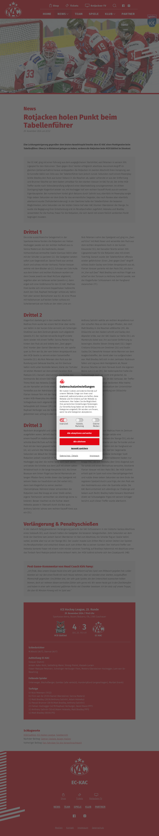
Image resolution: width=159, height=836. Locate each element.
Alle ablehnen (79, 441)
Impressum (94, 456)
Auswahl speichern (79, 448)
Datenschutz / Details (69, 456)
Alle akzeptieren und (79, 433)
